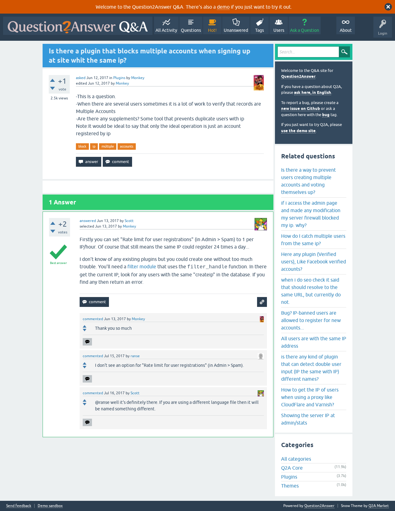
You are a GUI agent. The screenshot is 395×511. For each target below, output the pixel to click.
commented (93, 319)
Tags (259, 30)
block (82, 146)
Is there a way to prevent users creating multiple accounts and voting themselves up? (308, 181)
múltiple (108, 146)
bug (326, 114)
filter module (141, 266)
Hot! (212, 30)
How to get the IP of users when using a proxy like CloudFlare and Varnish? (310, 397)
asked (80, 78)
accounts (126, 146)
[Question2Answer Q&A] (77, 26)
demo (223, 7)
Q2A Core (292, 468)
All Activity (166, 30)
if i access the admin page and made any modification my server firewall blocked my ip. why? (310, 214)
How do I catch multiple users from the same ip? (313, 239)
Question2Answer (298, 76)
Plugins (119, 78)
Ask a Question (304, 30)
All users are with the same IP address (313, 342)
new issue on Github (300, 108)
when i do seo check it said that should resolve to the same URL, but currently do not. (311, 291)
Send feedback (18, 506)
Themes (290, 485)
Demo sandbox (50, 506)
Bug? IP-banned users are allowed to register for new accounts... (311, 320)
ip (94, 146)
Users (278, 30)
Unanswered (236, 30)
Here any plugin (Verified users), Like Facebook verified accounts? (313, 261)
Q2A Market (378, 506)
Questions (191, 30)
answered (88, 221)
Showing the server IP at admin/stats (308, 419)
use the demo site (298, 130)
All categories (296, 459)
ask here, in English (312, 92)
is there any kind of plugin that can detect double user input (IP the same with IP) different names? (311, 368)
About (346, 30)
